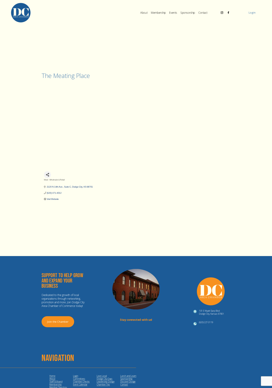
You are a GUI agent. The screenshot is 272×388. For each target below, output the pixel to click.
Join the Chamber (57, 321)
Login (252, 12)
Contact (202, 12)
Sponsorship (187, 12)
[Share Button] (47, 174)
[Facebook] (228, 12)
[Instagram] (222, 12)
